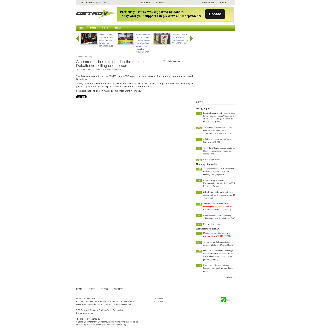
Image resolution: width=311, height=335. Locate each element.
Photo (91, 289)
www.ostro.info (93, 304)
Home (79, 289)
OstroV (92, 298)
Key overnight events (211, 160)
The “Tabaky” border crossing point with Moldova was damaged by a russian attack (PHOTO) (219, 151)
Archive (118, 289)
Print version (174, 61)
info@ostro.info (160, 301)
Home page (145, 2)
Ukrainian (223, 2)
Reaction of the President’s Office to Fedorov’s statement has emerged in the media (218, 268)
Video (104, 289)
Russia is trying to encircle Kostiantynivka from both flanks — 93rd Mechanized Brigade (219, 183)
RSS (228, 300)
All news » (230, 277)
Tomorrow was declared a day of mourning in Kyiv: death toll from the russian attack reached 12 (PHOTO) (217, 207)
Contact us (159, 2)
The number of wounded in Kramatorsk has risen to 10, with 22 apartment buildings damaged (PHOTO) (218, 172)
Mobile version (208, 2)
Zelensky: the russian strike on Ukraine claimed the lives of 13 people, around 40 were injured (219, 195)
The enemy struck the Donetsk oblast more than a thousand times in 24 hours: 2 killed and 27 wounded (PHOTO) (218, 130)
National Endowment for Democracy (92, 322)
